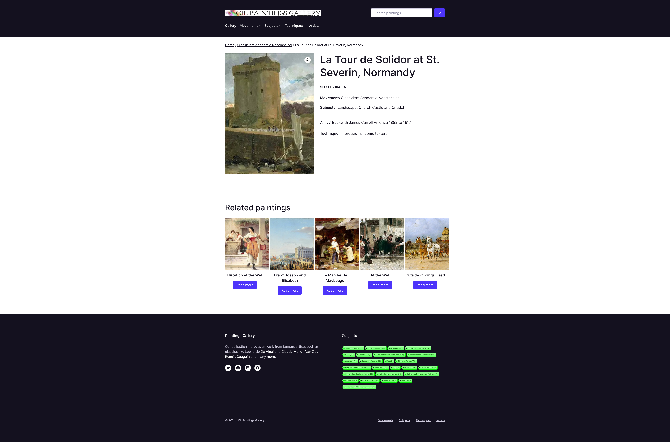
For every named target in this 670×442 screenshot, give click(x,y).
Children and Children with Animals (422, 374)
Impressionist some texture (364, 133)
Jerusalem (350, 361)
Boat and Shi (370, 380)
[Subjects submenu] (280, 26)
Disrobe (409, 367)
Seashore (396, 348)
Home (229, 45)
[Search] (439, 12)
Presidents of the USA (418, 348)
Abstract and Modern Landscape (359, 387)
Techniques (423, 420)
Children (351, 380)
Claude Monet (292, 351)
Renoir (230, 357)
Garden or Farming (371, 361)
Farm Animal (381, 367)
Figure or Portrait (406, 361)
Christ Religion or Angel (389, 374)
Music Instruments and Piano (390, 355)
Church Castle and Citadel (381, 107)
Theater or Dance (353, 348)
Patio (349, 355)
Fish (389, 361)
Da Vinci (267, 351)
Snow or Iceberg (376, 348)
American (390, 380)
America (406, 380)
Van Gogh (312, 351)
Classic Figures (428, 367)
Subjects (404, 420)
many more (266, 357)
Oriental (364, 355)
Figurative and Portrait (357, 367)
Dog (396, 367)
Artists (440, 420)
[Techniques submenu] (304, 26)
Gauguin (243, 357)
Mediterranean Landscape (422, 355)
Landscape (347, 107)
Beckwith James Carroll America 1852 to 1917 (371, 122)
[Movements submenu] (260, 26)
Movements (385, 420)
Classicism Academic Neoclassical (264, 45)
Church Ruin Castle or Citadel (359, 374)
